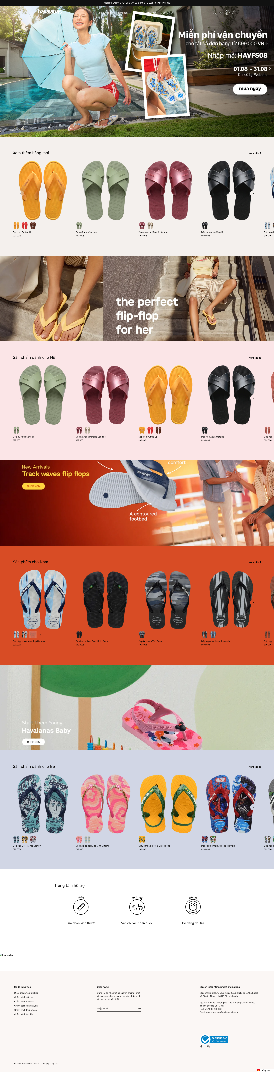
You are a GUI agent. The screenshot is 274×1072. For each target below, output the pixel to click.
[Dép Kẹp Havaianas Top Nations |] (43, 599)
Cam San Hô (24, 225)
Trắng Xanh (213, 839)
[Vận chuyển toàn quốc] (137, 905)
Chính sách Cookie (23, 1014)
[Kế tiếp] (270, 68)
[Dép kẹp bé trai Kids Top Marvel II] (231, 804)
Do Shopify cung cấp (49, 1063)
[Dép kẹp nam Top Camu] (168, 599)
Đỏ (33, 839)
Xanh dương (213, 634)
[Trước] (4, 68)
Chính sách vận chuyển (26, 1005)
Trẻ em (137, 12)
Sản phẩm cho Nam (30, 562)
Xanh (16, 839)
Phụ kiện (151, 12)
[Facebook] (201, 1046)
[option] (137, 68)
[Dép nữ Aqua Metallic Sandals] (168, 190)
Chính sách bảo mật (24, 1001)
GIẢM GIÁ (168, 12)
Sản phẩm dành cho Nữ (34, 357)
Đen (79, 634)
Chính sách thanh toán (25, 1010)
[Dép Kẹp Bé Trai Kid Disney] (43, 804)
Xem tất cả (255, 153)
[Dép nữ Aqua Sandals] (106, 190)
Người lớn (122, 12)
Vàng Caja (16, 225)
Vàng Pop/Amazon (142, 839)
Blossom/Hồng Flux (79, 839)
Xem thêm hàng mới (31, 153)
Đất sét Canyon (267, 430)
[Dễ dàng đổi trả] (193, 905)
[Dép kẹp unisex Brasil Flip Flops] (106, 599)
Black (204, 225)
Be (150, 225)
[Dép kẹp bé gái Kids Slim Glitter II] (106, 804)
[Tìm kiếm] (215, 13)
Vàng (24, 839)
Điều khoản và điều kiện (26, 993)
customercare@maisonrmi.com (222, 1012)
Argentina (267, 225)
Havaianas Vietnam (30, 1063)
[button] (21, 193)
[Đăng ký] (139, 1008)
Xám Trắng (267, 839)
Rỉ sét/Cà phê (267, 634)
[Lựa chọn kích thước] (80, 905)
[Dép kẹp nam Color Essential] (231, 599)
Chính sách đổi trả (23, 997)
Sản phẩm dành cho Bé (34, 766)
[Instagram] (208, 1046)
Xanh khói (79, 225)
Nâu (33, 225)
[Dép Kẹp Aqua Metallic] (231, 190)
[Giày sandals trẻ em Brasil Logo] (168, 804)
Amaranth (142, 225)
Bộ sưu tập (105, 12)
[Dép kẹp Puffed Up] (43, 190)
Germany (24, 634)
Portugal (33, 634)
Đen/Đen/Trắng (142, 634)
